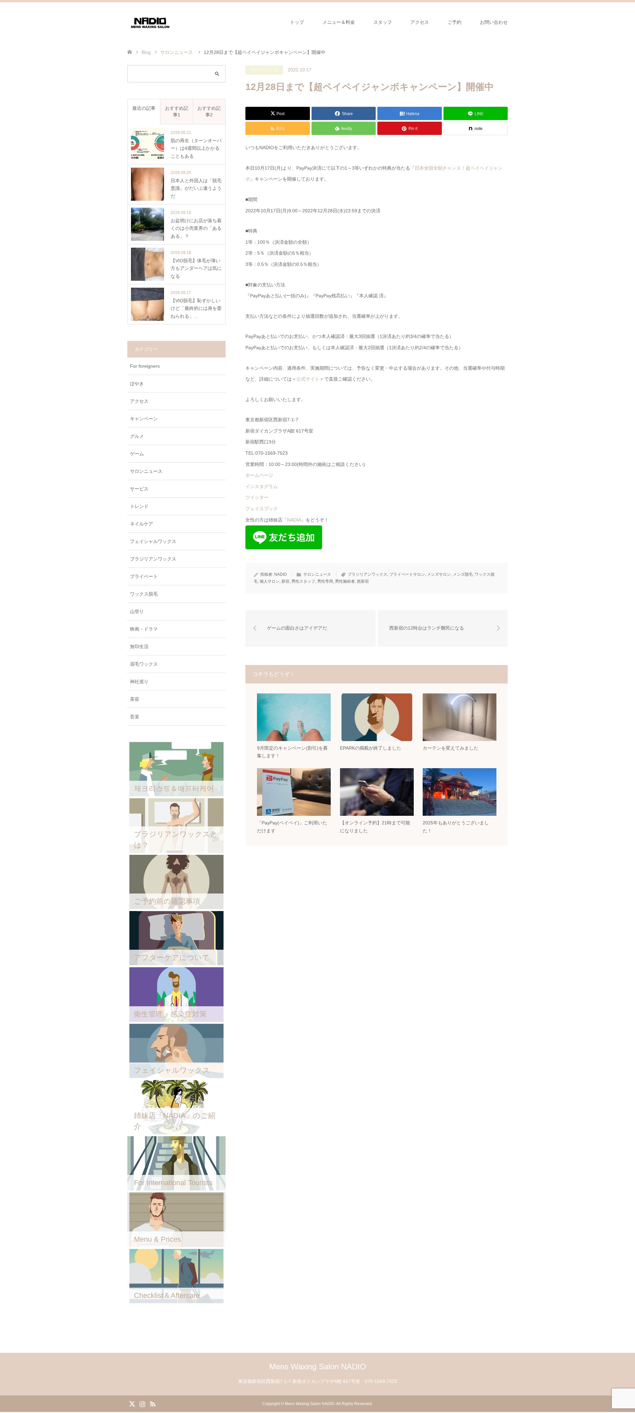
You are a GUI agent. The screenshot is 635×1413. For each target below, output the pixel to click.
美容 (134, 699)
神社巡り (139, 681)
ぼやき (137, 383)
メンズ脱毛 (463, 574)
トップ (297, 22)
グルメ (137, 436)
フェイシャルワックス (153, 541)
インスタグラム (261, 486)
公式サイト (307, 379)
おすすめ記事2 (209, 111)
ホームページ (259, 475)
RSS (152, 1403)
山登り (137, 611)
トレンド (139, 506)
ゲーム (137, 453)
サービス (139, 488)
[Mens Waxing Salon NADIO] (150, 22)
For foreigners (145, 366)
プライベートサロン (407, 574)
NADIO (280, 574)
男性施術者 (345, 581)
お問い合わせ (494, 22)
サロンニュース (264, 70)
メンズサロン (439, 574)
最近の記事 (143, 108)
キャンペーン (144, 418)
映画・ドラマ (144, 629)
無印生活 (139, 646)
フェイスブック (261, 508)
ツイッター (257, 497)
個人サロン (269, 581)
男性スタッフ (303, 581)
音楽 (134, 716)
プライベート (144, 576)
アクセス (419, 22)
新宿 (285, 581)
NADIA (294, 519)
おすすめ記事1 (176, 111)
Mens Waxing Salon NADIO (317, 1366)
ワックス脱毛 (144, 594)
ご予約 (454, 22)
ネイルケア (141, 523)
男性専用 (325, 581)
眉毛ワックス (144, 664)
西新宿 (363, 581)
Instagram (142, 1403)
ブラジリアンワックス (367, 574)
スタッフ (382, 22)
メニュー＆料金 (338, 22)
